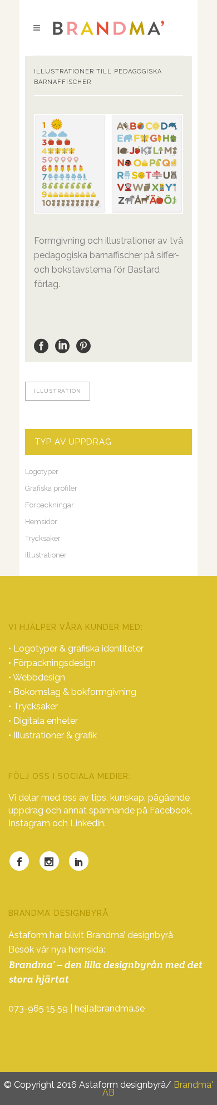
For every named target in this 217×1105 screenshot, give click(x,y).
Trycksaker (43, 538)
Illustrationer (46, 555)
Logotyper (41, 471)
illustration (57, 391)
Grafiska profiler (51, 488)
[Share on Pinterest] (83, 345)
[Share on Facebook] (41, 345)
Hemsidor (41, 521)
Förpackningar (49, 505)
